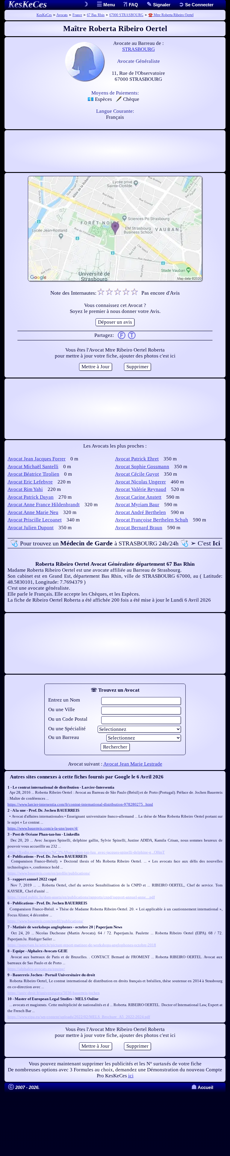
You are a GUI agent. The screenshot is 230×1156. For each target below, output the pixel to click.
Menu (108, 4)
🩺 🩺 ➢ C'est (115, 543)
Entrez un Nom (64, 700)
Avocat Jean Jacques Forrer (36, 459)
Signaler (161, 4)
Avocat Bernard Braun (138, 527)
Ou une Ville (61, 709)
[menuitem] (196, 4)
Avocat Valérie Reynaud (140, 489)
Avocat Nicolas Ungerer (140, 482)
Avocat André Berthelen (140, 512)
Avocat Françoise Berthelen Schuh (151, 520)
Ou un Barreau (63, 737)
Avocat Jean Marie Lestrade (132, 764)
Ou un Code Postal (67, 719)
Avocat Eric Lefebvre (30, 482)
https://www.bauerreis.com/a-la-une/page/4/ (42, 828)
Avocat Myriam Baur (137, 504)
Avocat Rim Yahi (25, 489)
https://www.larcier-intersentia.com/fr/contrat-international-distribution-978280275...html (80, 804)
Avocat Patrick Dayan (30, 497)
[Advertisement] (115, 151)
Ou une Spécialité (67, 728)
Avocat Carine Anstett (138, 497)
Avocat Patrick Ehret (137, 459)
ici (131, 1076)
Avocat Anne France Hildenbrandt (43, 504)
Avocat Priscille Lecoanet (34, 520)
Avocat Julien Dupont (30, 527)
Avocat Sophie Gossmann (142, 466)
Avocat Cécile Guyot (137, 474)
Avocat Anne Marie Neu (32, 512)
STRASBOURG (138, 49)
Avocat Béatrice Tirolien (33, 474)
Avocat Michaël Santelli (32, 466)
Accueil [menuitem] (202, 1087)
